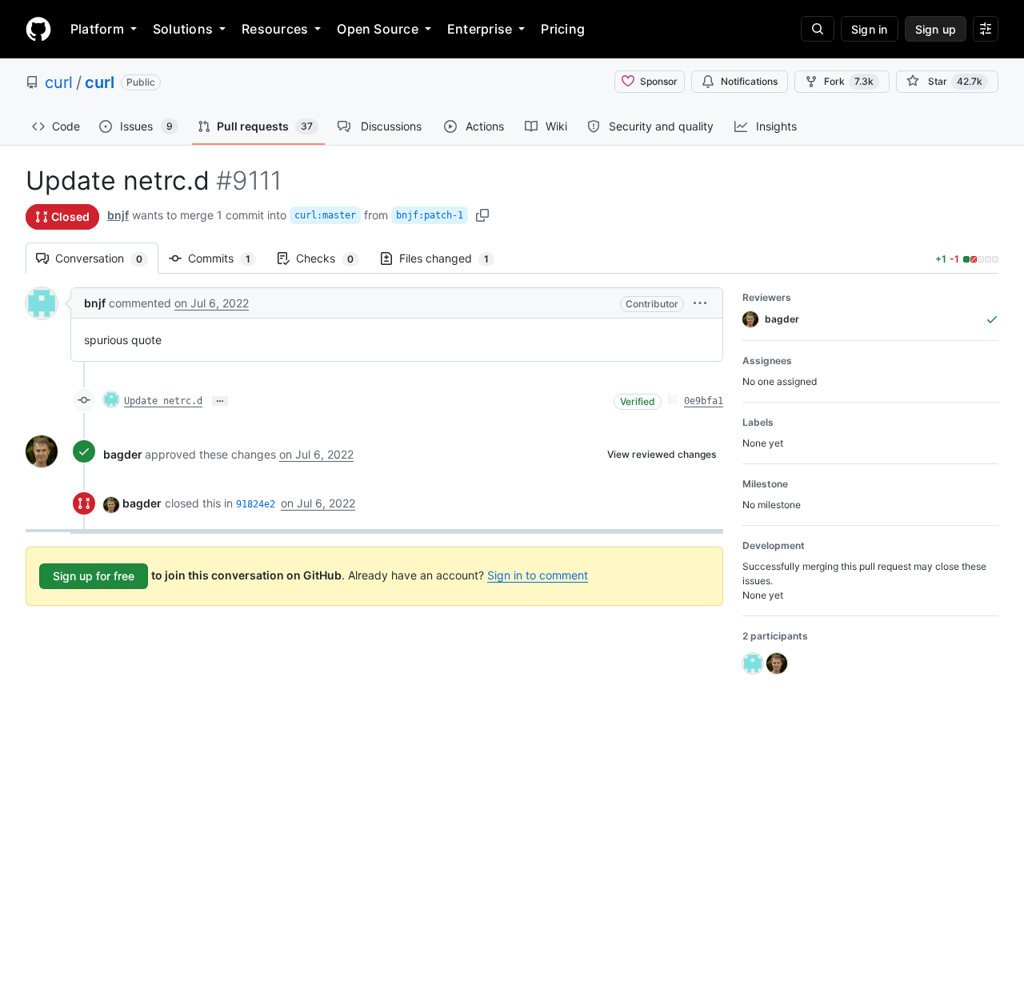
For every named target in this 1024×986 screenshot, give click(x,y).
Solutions (183, 29)
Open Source (377, 29)
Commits (227, 258)
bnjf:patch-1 (429, 215)
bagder (122, 454)
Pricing (563, 29)
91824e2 (255, 504)
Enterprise (479, 29)
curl (59, 82)
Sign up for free (93, 576)
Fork (849, 81)
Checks (333, 258)
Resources (275, 29)
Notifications (749, 81)
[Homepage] (38, 29)
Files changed (452, 258)
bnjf (118, 215)
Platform (97, 29)
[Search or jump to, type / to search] (817, 29)
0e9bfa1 (703, 401)
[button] (700, 303)
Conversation (106, 258)
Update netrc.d (163, 401)
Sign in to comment (537, 575)
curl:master (325, 215)
